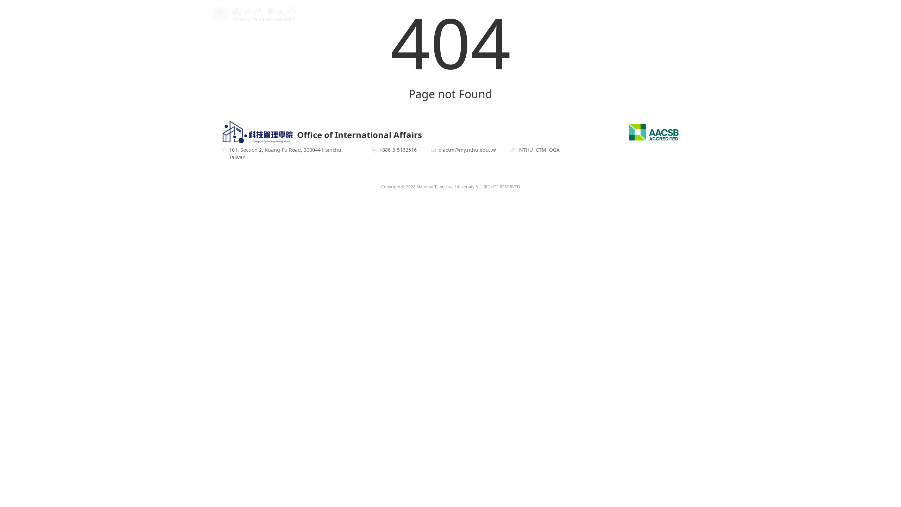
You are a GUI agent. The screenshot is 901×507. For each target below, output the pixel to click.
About (435, 14)
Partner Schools (476, 14)
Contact (643, 14)
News (408, 14)
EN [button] (666, 14)
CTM (541, 149)
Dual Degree (562, 14)
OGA (554, 149)
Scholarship (606, 14)
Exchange (521, 14)
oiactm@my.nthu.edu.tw (467, 149)
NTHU (526, 149)
